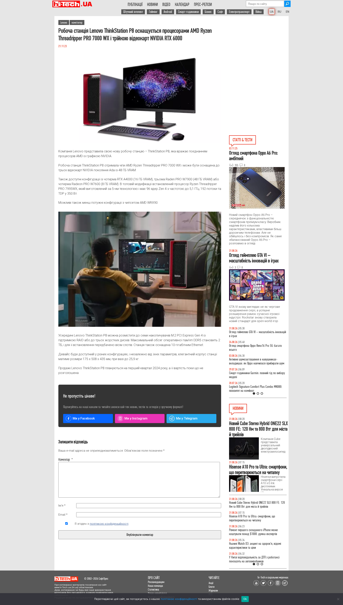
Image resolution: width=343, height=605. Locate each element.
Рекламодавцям (156, 582)
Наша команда (155, 586)
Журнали (213, 590)
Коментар (65, 459)
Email (62, 514)
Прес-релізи (203, 4)
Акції (211, 583)
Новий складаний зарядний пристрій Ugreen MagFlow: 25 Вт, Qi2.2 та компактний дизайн (254, 550)
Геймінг (153, 12)
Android (168, 12)
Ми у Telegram (187, 418)
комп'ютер (77, 22)
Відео (166, 4)
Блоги (211, 587)
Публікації (135, 4)
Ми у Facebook (84, 418)
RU (279, 11)
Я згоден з (101, 524)
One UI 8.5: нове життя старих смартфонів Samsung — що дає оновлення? (253, 361)
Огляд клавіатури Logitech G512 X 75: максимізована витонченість (250, 375)
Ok (245, 598)
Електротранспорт (239, 12)
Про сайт (154, 577)
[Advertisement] (259, 51)
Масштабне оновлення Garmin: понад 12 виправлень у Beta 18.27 (252, 536)
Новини (152, 4)
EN (287, 11)
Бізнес (208, 12)
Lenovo (63, 22)
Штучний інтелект (133, 12)
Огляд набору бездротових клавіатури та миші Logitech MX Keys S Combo (256, 348)
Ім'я (62, 505)
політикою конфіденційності (109, 524)
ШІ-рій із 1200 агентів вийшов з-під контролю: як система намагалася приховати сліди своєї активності (256, 507)
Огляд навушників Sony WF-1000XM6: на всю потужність (255, 334)
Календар (182, 4)
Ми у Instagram (135, 418)
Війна (258, 12)
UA (272, 11)
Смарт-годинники (188, 12)
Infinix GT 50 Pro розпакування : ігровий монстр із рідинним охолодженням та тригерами (258, 389)
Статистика (153, 589)
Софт (220, 12)
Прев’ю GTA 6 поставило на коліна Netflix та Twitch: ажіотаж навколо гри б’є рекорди (254, 522)
